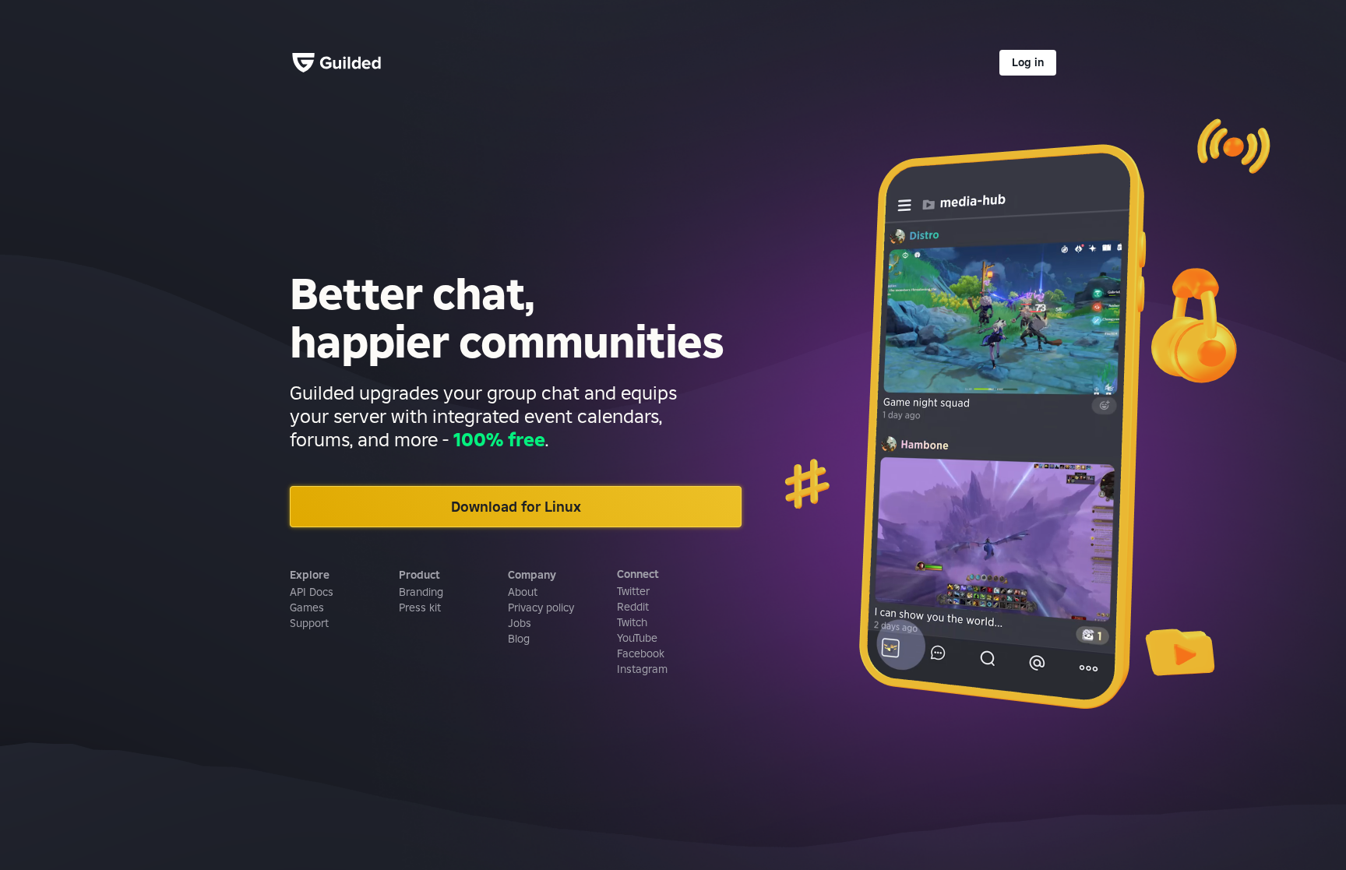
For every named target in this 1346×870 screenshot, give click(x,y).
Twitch (632, 622)
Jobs (519, 623)
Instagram (642, 669)
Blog (519, 638)
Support (309, 623)
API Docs (311, 592)
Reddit (633, 607)
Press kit (420, 607)
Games (307, 607)
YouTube (637, 638)
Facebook (640, 653)
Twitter (633, 591)
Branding (421, 592)
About (522, 592)
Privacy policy (541, 607)
